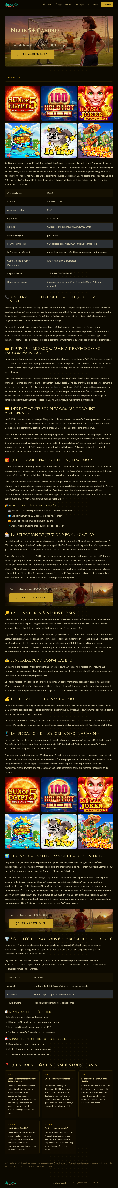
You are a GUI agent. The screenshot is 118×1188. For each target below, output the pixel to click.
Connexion (93, 4)
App (59, 4)
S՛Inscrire (107, 4)
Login (81, 4)
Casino (48, 4)
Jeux (70, 4)
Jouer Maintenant (32, 54)
